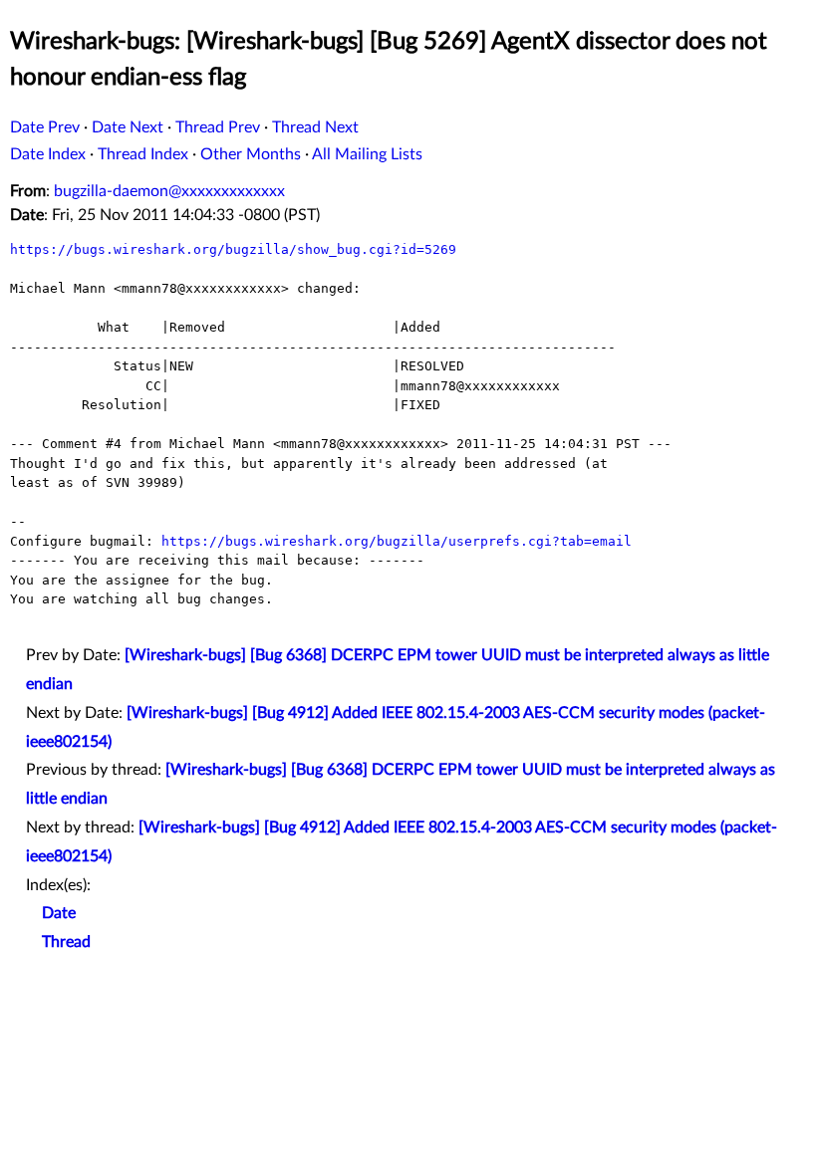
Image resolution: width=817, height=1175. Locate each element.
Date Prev (45, 127)
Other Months (250, 154)
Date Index (48, 154)
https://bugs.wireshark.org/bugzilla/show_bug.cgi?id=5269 (233, 249)
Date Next (127, 127)
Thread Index (143, 154)
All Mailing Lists (367, 154)
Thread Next (315, 127)
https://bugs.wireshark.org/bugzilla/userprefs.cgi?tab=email (396, 541)
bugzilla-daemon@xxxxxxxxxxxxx (169, 191)
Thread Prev (217, 127)
